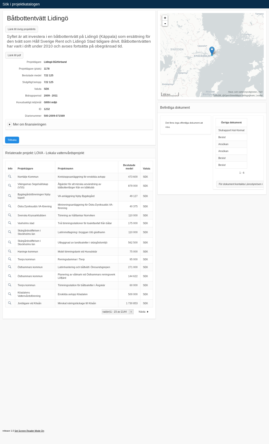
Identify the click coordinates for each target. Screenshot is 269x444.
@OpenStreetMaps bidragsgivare (238, 95)
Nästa (142, 311)
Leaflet (259, 95)
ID (40, 109)
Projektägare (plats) (30, 68)
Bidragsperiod (33, 95)
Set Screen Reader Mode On (29, 430)
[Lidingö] (212, 50)
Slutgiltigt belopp (31, 82)
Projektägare (34, 62)
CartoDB (217, 95)
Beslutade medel (31, 75)
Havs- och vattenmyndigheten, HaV (245, 91)
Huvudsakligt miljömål (28, 102)
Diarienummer (33, 115)
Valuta (37, 88)
